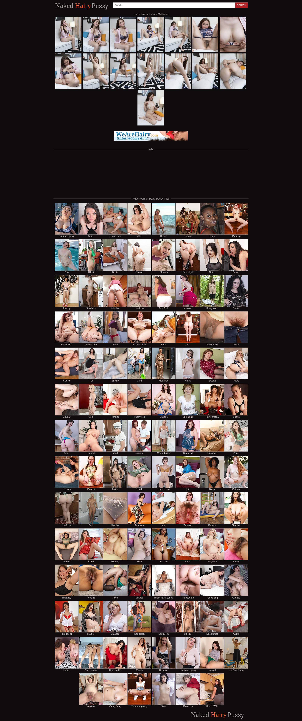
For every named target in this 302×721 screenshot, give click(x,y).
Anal (163, 525)
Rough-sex (212, 308)
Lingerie (164, 416)
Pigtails (91, 489)
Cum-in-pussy (66, 236)
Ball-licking (66, 344)
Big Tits (188, 633)
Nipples (115, 308)
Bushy (236, 561)
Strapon (188, 236)
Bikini (91, 272)
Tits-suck (91, 453)
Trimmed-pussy (139, 706)
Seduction (139, 633)
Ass (188, 344)
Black (212, 489)
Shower (139, 272)
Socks (236, 308)
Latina (115, 489)
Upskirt (212, 670)
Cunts (236, 633)
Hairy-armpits (139, 344)
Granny (115, 561)
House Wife (212, 706)
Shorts (236, 416)
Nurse (188, 380)
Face (212, 236)
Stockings (212, 453)
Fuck (163, 344)
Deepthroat (212, 633)
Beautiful (163, 670)
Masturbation (163, 453)
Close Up (188, 706)
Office (212, 272)
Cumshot (139, 453)
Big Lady (66, 597)
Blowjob (164, 272)
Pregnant (212, 561)
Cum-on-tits (115, 670)
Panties (115, 525)
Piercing (236, 236)
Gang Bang (115, 706)
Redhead (188, 453)
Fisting (66, 670)
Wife (139, 561)
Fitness (212, 525)
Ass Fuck (164, 308)
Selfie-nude (91, 344)
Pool (66, 272)
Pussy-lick (139, 416)
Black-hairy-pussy (163, 597)
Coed (91, 561)
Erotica (212, 380)
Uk (187, 489)
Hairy (81, 6)
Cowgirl (236, 272)
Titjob (115, 597)
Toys (163, 706)
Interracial (67, 633)
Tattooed (188, 525)
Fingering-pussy (188, 670)
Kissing (66, 380)
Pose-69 (91, 597)
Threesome (188, 597)
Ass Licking (91, 670)
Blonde (139, 489)
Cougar (66, 416)
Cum (139, 380)
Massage (163, 380)
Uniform (67, 525)
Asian (236, 453)
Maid (115, 453)
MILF (139, 236)
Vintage (139, 597)
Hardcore (139, 308)
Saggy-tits (163, 633)
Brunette (139, 525)
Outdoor (236, 489)
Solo (91, 416)
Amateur (187, 308)
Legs (187, 561)
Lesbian (67, 489)
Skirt (66, 453)
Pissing (66, 308)
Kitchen (164, 561)
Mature (91, 633)
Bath (91, 525)
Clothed (236, 597)
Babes (66, 561)
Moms (139, 670)
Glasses (115, 633)
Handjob (115, 416)
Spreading (188, 416)
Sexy (91, 236)
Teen (115, 344)
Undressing (164, 489)
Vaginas (91, 706)
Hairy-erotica (212, 416)
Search (241, 5)
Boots (115, 272)
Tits (91, 380)
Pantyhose (212, 344)
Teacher (236, 525)
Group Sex (115, 236)
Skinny (115, 380)
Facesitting (212, 597)
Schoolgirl (188, 272)
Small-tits (91, 308)
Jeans (236, 344)
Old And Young (236, 670)
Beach (163, 236)
